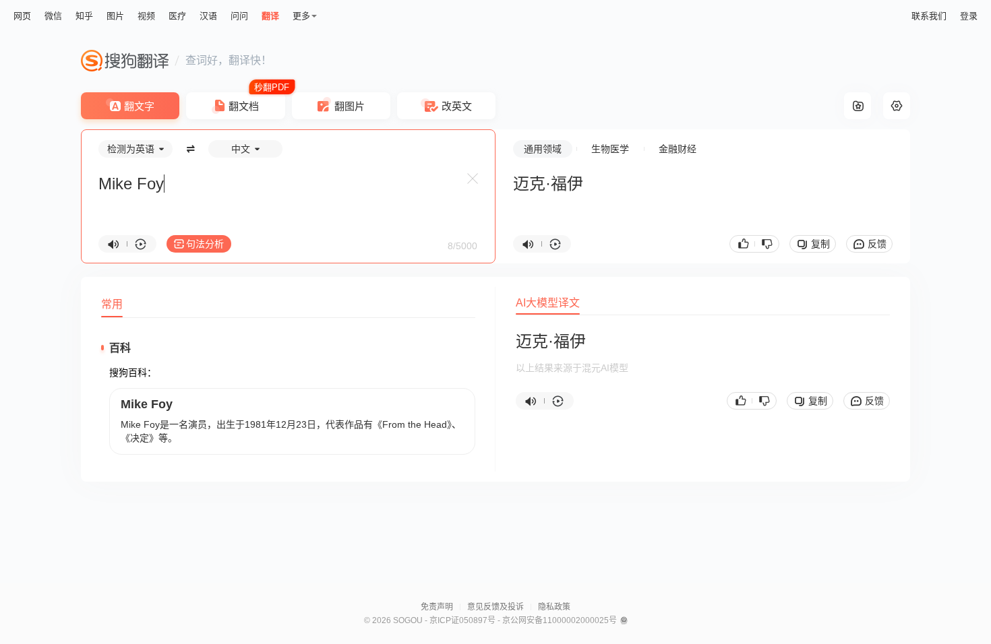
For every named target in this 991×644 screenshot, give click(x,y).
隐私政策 (554, 607)
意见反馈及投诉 (495, 607)
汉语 (208, 16)
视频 (146, 16)
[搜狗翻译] (125, 60)
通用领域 (543, 148)
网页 (22, 16)
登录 (969, 16)
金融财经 (677, 148)
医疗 (177, 16)
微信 (53, 16)
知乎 (84, 16)
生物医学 (610, 148)
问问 (239, 16)
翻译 (270, 16)
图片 (115, 16)
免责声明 (437, 607)
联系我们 (929, 16)
